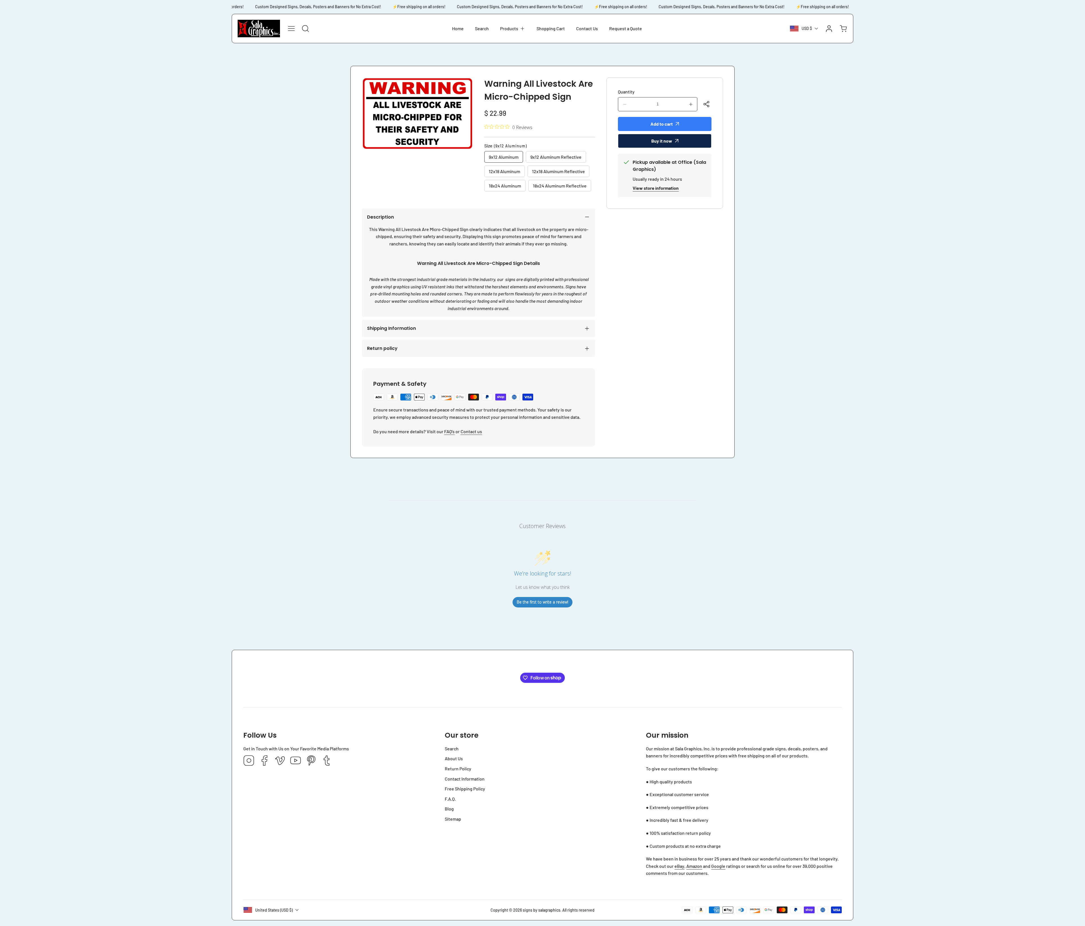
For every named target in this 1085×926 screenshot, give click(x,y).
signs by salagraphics (541, 910)
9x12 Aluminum (503, 157)
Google (718, 866)
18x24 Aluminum (505, 185)
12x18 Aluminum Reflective (558, 171)
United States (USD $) (274, 910)
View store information (656, 188)
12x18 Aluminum (504, 171)
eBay (679, 866)
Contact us (471, 431)
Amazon (694, 866)
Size (505, 145)
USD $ (807, 28)
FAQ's (449, 431)
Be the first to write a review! (542, 602)
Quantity (626, 91)
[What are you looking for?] (305, 28)
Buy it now (661, 140)
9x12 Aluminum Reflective (555, 157)
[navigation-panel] (291, 28)
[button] (512, 28)
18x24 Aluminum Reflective (560, 185)
